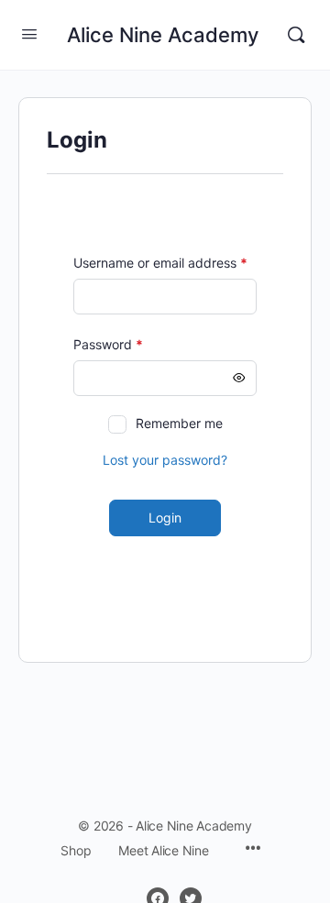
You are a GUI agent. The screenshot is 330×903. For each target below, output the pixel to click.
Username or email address (165, 263)
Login (165, 517)
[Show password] (239, 378)
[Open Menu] (29, 33)
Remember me (179, 423)
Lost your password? (165, 460)
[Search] (296, 35)
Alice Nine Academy (162, 35)
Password (134, 344)
